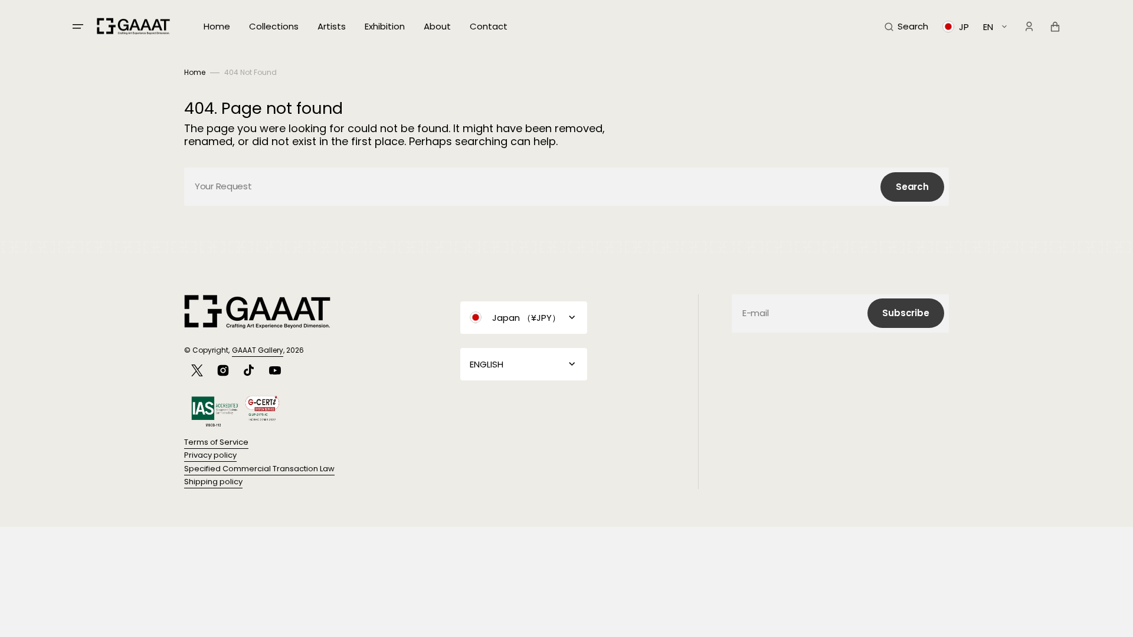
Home (194, 72)
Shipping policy (213, 481)
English (486, 364)
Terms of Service (216, 442)
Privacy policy (210, 455)
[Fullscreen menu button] (77, 26)
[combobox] (566, 187)
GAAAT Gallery (257, 350)
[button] (906, 27)
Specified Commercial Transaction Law (259, 468)
